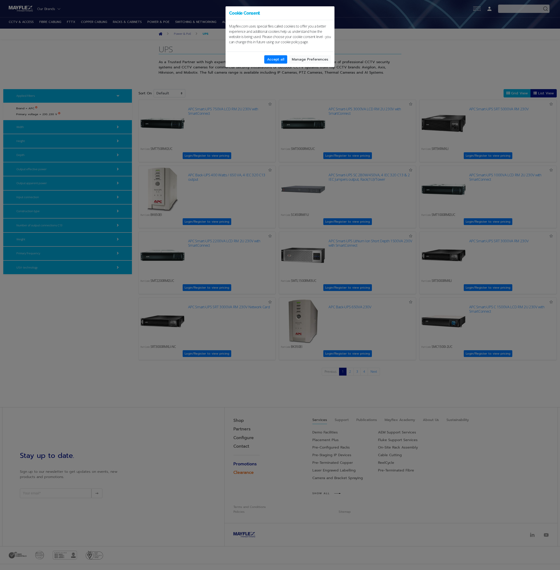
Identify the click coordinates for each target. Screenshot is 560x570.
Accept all (275, 59)
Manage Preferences (310, 59)
